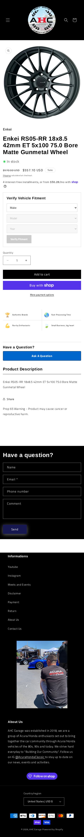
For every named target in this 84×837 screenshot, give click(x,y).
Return (12, 611)
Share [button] (10, 399)
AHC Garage (35, 829)
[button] (8, 20)
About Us (13, 620)
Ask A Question (42, 356)
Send (14, 529)
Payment (13, 602)
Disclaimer (14, 593)
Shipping (7, 175)
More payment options (42, 294)
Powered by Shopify (52, 829)
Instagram (14, 575)
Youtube (13, 567)
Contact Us (15, 629)
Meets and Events (19, 584)
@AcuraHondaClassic (30, 757)
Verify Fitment (19, 239)
